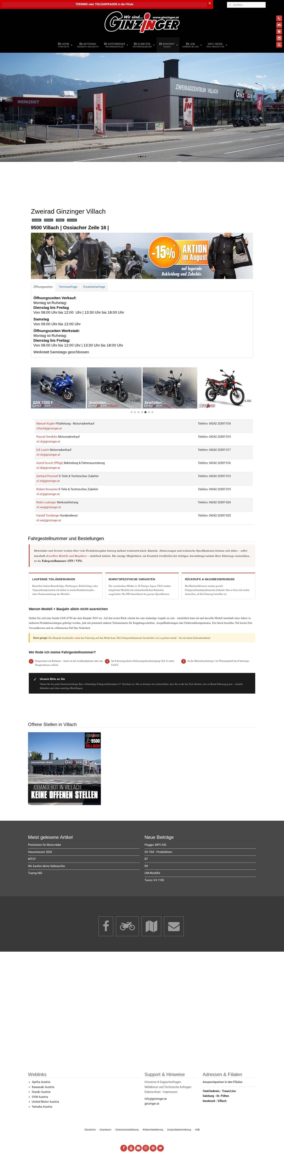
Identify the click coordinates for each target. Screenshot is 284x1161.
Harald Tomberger (48, 515)
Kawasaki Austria (43, 1087)
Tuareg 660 (35, 873)
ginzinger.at (152, 1103)
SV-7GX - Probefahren (158, 852)
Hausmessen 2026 (40, 852)
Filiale (129, 4)
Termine (72, 220)
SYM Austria (40, 1096)
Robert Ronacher (47, 489)
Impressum (105, 1129)
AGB (197, 1129)
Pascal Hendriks (47, 436)
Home (63, 45)
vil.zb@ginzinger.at (48, 468)
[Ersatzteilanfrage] (279, 31)
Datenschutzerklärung (127, 1129)
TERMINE (82, 4)
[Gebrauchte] (279, 25)
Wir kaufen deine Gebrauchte (46, 866)
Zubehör (142, 45)
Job (190, 45)
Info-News (215, 45)
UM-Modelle (152, 873)
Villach (60, 220)
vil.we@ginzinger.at (48, 507)
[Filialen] (279, 18)
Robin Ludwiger (46, 502)
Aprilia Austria (41, 1082)
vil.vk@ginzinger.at (48, 441)
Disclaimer (90, 1129)
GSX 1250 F (43, 402)
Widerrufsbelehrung (153, 1129)
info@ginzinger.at (156, 1098)
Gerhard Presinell (47, 476)
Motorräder (115, 45)
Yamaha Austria (42, 1106)
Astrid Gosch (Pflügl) (50, 463)
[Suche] (279, 45)
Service (48, 220)
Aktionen (88, 45)
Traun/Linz (229, 1091)
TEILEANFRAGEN (106, 4)
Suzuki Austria (41, 1092)
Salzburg (209, 1096)
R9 (146, 866)
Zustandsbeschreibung (179, 1129)
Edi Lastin (43, 449)
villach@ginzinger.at (49, 428)
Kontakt (168, 45)
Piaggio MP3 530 (155, 845)
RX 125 (206, 402)
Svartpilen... (99, 402)
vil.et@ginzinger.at (48, 481)
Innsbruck (209, 1100)
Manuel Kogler (46, 423)
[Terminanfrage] (279, 38)
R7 (146, 859)
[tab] (43, 287)
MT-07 (32, 859)
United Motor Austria (45, 1101)
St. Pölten (222, 1096)
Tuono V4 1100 (154, 880)
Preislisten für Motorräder (44, 845)
